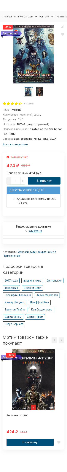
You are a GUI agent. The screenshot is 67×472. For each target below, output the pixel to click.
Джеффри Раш (39, 302)
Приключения (11, 255)
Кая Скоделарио (41, 309)
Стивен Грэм (35, 316)
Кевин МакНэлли (47, 295)
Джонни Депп (32, 287)
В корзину (44, 180)
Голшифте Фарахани (18, 295)
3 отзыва (29, 103)
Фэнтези (44, 16)
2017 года (11, 280)
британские (54, 280)
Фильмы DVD (25, 16)
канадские (11, 287)
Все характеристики (15, 144)
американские (32, 280)
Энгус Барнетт (14, 324)
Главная (7, 16)
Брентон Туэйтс (15, 309)
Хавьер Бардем (14, 302)
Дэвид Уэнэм (13, 316)
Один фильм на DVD (43, 251)
